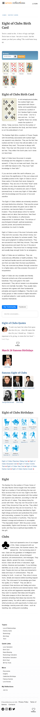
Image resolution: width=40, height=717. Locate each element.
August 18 (15, 442)
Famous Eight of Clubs (14, 372)
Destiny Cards (13, 15)
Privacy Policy (23, 702)
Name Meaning (7, 652)
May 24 (24, 429)
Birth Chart (6, 660)
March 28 (7, 429)
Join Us (5, 690)
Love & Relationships (9, 628)
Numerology (6, 633)
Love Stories (7, 681)
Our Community (9, 307)
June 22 (33, 428)
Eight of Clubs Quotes (14, 323)
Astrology (6, 636)
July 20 (6, 442)
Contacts (11, 704)
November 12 (7, 455)
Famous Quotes (8, 679)
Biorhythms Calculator (10, 657)
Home (4, 15)
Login (35, 4)
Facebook (22, 307)
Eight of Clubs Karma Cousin (22, 469)
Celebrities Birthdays (9, 676)
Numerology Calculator (10, 655)
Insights (5, 674)
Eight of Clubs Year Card (15, 466)
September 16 (24, 442)
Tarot (4, 638)
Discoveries (6, 671)
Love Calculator (8, 647)
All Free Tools (7, 663)
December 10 (15, 455)
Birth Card (6, 649)
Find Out (21, 56)
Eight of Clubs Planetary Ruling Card (15, 461)
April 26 (15, 429)
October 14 (32, 441)
